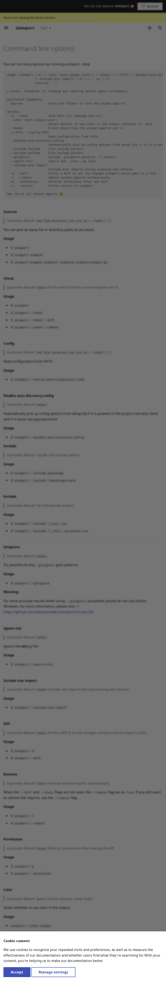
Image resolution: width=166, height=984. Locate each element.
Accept (17, 972)
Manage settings (53, 972)
